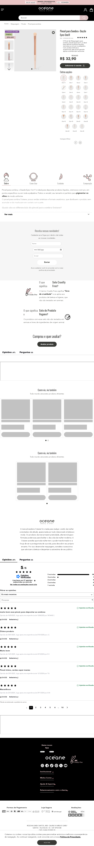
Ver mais (8, 215)
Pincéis (23, 24)
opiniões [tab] (8, 352)
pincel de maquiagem (13, 212)
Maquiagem (15, 24)
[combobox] (53, 18)
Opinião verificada (86, 634)
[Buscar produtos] (84, 17)
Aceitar (47, 842)
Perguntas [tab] (26, 352)
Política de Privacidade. (70, 837)
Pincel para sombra (34, 24)
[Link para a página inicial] (6, 24)
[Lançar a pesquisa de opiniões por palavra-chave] (92, 626)
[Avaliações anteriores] (27, 733)
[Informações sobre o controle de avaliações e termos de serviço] (35, 606)
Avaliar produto (47, 344)
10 (62, 733)
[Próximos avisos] (67, 733)
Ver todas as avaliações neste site (23, 610)
